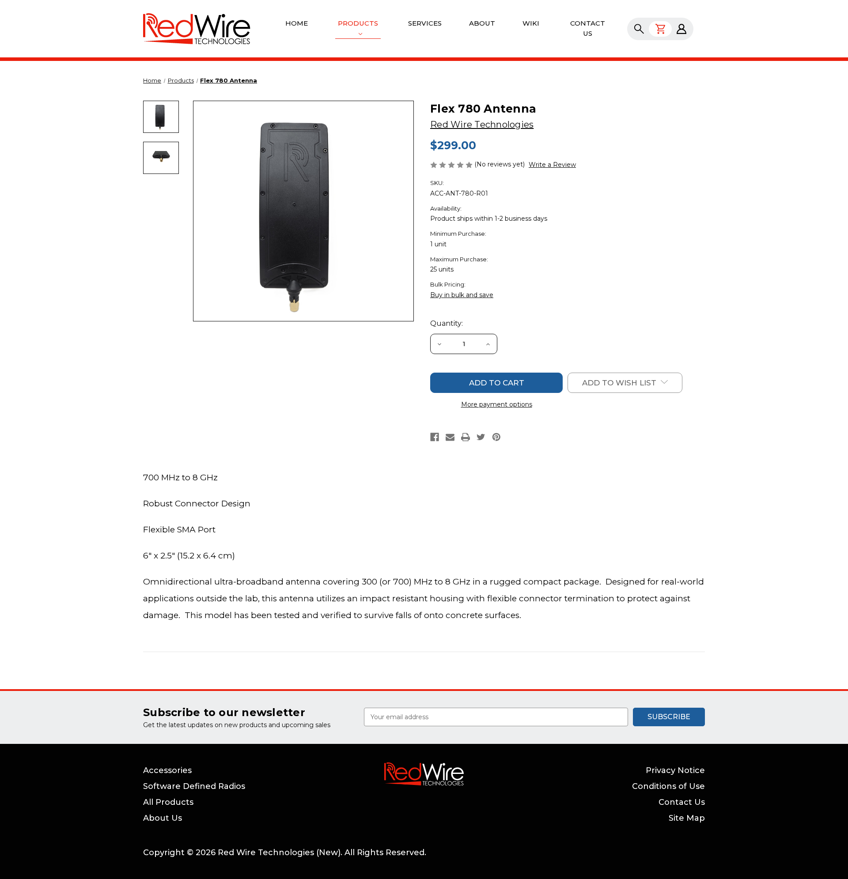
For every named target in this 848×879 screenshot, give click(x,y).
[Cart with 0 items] (660, 29)
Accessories (167, 770)
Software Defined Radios (194, 786)
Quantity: (446, 323)
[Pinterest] (496, 437)
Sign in (681, 29)
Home (296, 23)
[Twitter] (481, 437)
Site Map (687, 818)
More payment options (496, 404)
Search (639, 29)
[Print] (465, 437)
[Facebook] (434, 437)
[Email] (450, 437)
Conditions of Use (668, 786)
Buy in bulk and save (461, 295)
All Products (168, 802)
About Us (162, 818)
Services (425, 23)
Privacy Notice (675, 770)
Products (358, 23)
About (482, 23)
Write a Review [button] (552, 165)
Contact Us (587, 28)
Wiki (530, 23)
